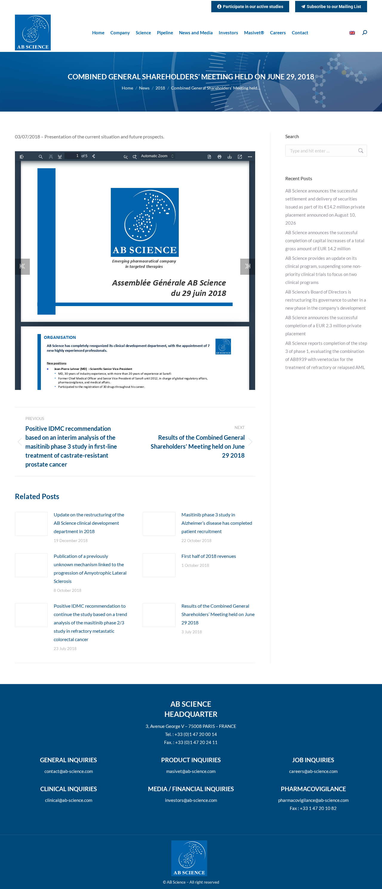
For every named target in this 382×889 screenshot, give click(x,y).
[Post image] (31, 524)
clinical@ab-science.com (68, 800)
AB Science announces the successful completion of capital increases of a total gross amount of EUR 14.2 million (324, 240)
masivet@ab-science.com (190, 771)
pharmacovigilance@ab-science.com (313, 800)
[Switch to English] (352, 33)
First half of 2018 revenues (208, 556)
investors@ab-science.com (191, 800)
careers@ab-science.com (313, 771)
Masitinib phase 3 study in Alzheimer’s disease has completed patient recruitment (216, 523)
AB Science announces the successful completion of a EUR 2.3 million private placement (323, 325)
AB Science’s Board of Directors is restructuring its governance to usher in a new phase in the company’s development (325, 300)
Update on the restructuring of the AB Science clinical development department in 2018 (89, 523)
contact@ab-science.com (68, 771)
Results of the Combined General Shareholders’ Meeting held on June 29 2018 (218, 614)
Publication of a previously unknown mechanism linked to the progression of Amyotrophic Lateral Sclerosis (90, 568)
